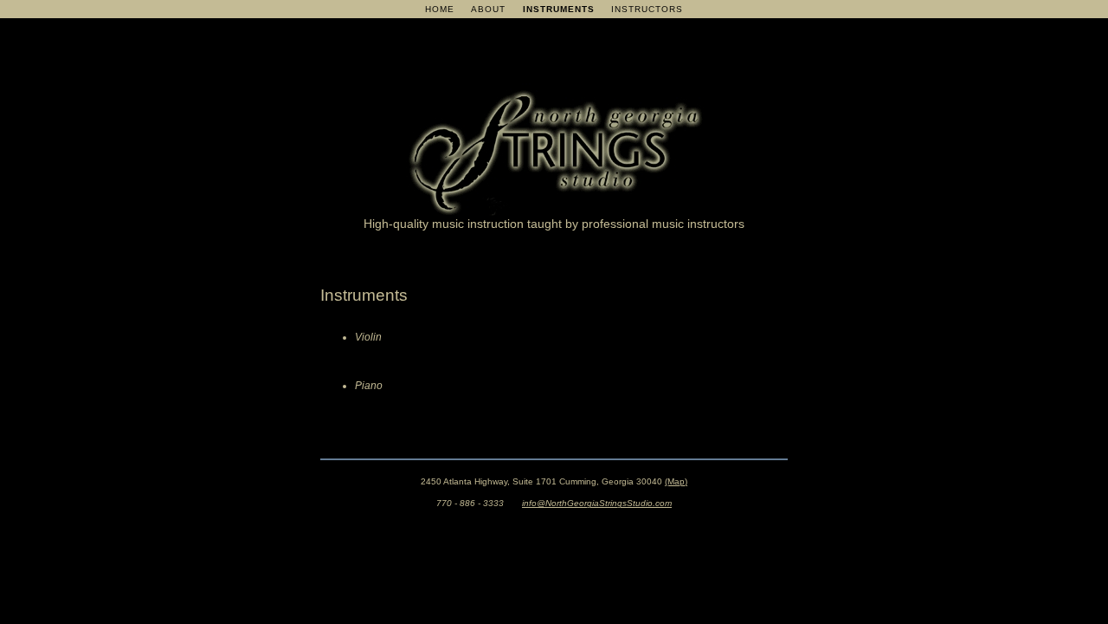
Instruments (559, 9)
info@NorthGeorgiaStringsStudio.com (597, 503)
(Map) (676, 481)
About (488, 9)
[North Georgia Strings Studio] (554, 206)
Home (439, 9)
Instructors (647, 9)
